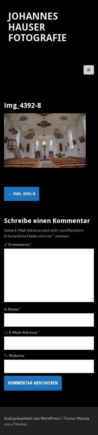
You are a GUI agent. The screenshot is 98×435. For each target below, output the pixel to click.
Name (14, 309)
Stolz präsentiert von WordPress (32, 418)
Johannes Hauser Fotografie (37, 27)
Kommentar (20, 244)
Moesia (83, 418)
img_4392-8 (21, 194)
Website (16, 355)
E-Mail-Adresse (24, 332)
